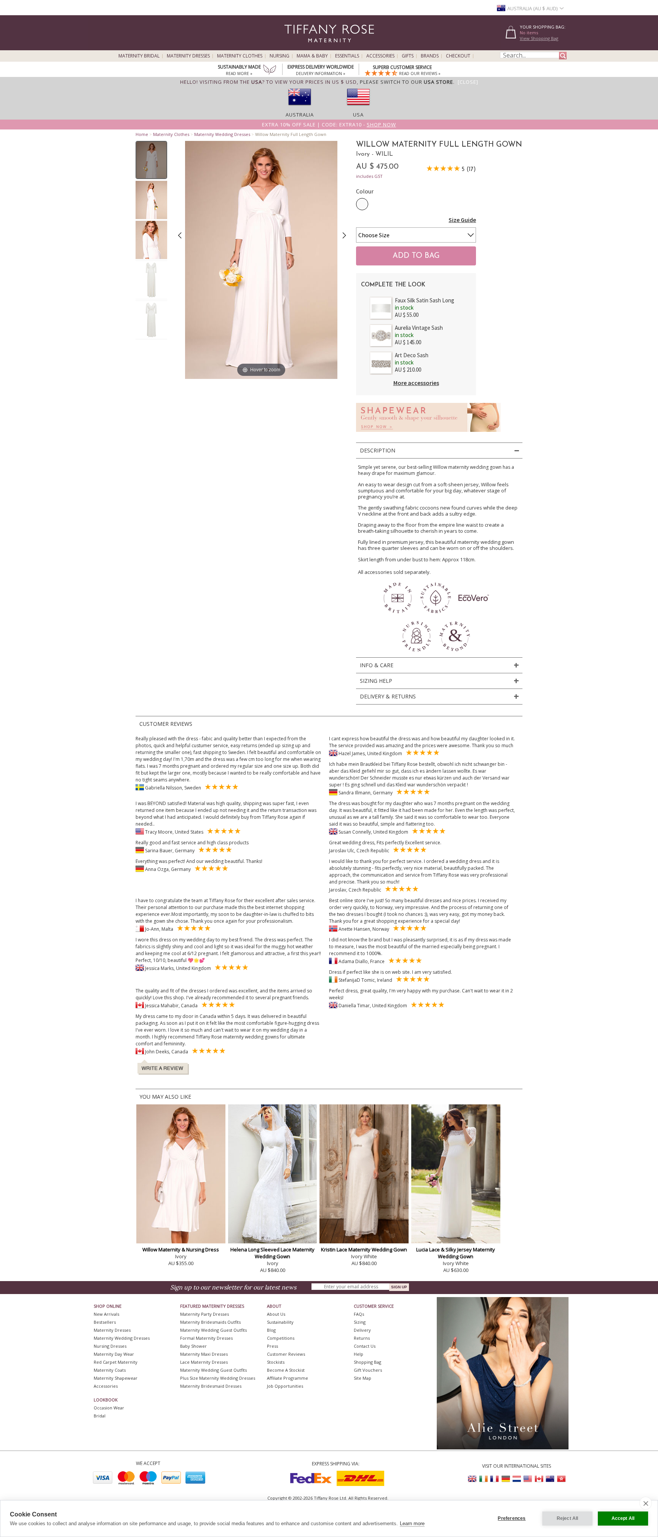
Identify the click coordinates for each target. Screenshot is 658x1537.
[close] (645, 1503)
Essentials (347, 56)
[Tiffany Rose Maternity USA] (527, 1479)
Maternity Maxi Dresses (204, 1354)
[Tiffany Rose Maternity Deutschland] (505, 1479)
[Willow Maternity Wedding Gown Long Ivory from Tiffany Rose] (151, 160)
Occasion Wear (109, 1408)
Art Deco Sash (411, 355)
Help (358, 1354)
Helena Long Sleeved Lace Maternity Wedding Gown (272, 1253)
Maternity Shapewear (115, 1378)
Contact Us (364, 1346)
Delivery (362, 1330)
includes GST (369, 176)
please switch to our (406, 81)
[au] (299, 107)
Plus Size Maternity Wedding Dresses (217, 1378)
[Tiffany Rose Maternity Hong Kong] (561, 1479)
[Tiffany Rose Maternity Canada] (538, 1479)
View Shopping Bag (539, 38)
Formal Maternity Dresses (206, 1338)
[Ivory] (362, 204)
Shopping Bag (367, 1362)
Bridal (99, 1416)
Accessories (380, 56)
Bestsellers (105, 1322)
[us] (358, 107)
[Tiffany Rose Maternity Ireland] (483, 1479)
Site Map (362, 1378)
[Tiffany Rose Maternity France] (494, 1479)
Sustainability (280, 1322)
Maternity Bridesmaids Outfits (210, 1322)
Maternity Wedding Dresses (222, 134)
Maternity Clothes (239, 56)
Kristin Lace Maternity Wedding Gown (364, 1249)
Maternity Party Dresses (204, 1314)
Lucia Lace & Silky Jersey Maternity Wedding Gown (455, 1253)
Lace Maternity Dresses (204, 1362)
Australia (300, 114)
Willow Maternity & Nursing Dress (180, 1249)
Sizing (360, 1322)
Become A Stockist (286, 1370)
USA (358, 114)
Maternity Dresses (188, 56)
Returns (362, 1338)
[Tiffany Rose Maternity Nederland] (516, 1479)
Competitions (280, 1338)
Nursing (279, 56)
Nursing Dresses (110, 1346)
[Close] (468, 81)
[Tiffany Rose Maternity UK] (472, 1479)
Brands (430, 56)
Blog (271, 1330)
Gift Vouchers (368, 1370)
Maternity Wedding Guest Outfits (213, 1330)
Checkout (458, 56)
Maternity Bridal (139, 56)
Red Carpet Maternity (115, 1362)
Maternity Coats (110, 1370)
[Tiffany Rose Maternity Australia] (550, 1479)
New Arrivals (106, 1314)
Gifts (408, 56)
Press (272, 1346)
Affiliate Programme (287, 1378)
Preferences (511, 1518)
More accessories (416, 383)
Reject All (567, 1518)
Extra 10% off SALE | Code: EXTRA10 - (329, 124)
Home (142, 134)
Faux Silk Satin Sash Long (424, 300)
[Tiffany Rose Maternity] (294, 47)
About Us (276, 1314)
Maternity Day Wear (114, 1354)
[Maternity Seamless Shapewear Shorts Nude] (428, 434)
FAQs (359, 1314)
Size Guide (462, 220)
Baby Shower (193, 1346)
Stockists (275, 1362)
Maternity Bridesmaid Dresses (210, 1386)
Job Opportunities (285, 1386)
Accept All (623, 1518)
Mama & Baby (312, 56)
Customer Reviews (286, 1354)
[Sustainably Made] (269, 70)
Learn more (412, 1523)
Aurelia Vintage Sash (419, 327)
